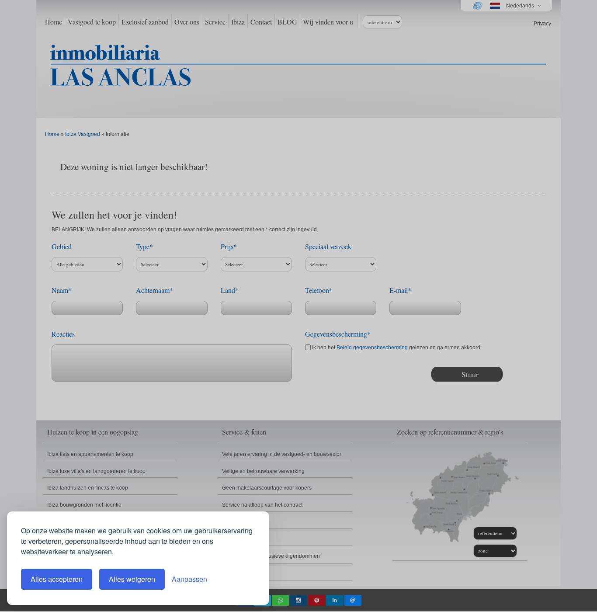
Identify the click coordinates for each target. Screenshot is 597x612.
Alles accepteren (57, 579)
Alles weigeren (132, 579)
